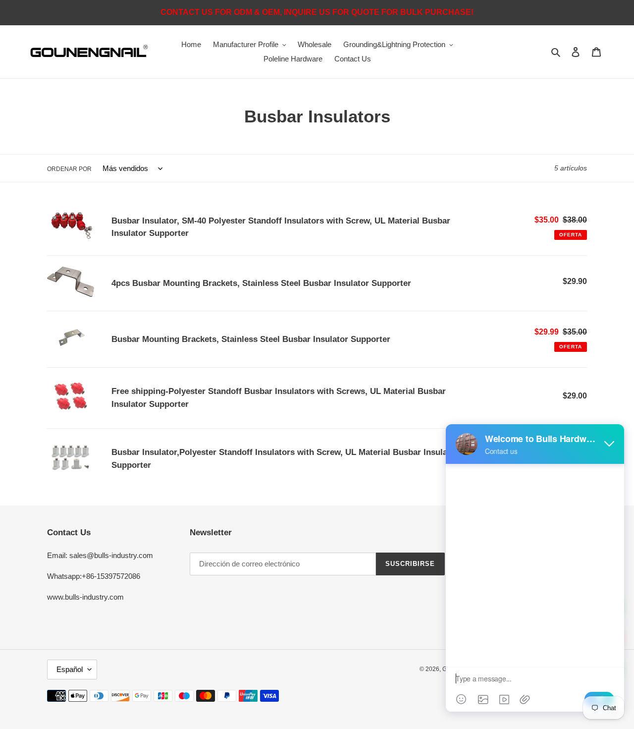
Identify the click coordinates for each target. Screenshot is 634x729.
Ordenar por (69, 169)
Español (69, 669)
